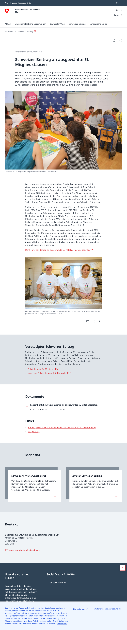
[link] (33, 484)
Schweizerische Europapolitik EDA (28, 10)
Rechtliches (62, 623)
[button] (8, 23)
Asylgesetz (33, 431)
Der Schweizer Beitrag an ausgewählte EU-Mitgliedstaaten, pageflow (58, 250)
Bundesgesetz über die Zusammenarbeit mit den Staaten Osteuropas (61, 427)
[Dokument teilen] (120, 40)
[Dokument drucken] (114, 40)
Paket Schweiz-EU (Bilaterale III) (43, 369)
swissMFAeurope (58, 582)
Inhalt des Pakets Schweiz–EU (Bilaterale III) (48, 373)
